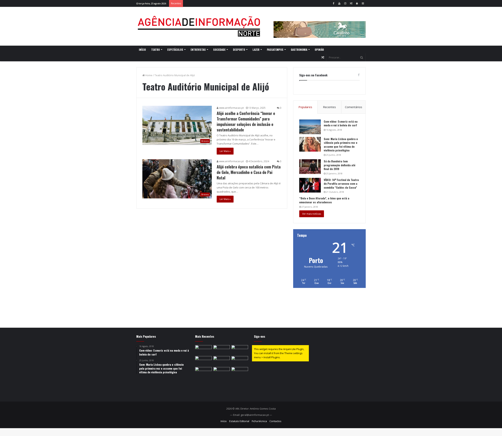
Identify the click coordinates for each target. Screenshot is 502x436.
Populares (305, 107)
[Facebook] (333, 3)
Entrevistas (198, 50)
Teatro (155, 50)
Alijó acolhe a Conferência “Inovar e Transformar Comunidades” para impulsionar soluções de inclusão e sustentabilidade (246, 121)
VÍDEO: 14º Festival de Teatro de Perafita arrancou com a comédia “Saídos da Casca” (341, 183)
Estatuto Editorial (239, 421)
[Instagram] (345, 3)
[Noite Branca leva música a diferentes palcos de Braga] (239, 371)
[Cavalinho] (320, 24)
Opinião (319, 50)
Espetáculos (175, 50)
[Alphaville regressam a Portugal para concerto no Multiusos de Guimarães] (203, 360)
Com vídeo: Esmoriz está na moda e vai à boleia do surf (340, 123)
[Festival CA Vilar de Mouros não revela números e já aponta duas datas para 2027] (221, 371)
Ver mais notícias (311, 213)
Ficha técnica (259, 421)
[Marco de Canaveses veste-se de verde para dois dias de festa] (203, 350)
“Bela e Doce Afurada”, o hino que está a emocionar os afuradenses (324, 200)
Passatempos (275, 50)
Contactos (275, 421)
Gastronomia (299, 50)
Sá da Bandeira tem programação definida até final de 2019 (339, 165)
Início (142, 50)
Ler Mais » (225, 151)
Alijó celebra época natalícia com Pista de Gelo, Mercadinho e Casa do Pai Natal (249, 172)
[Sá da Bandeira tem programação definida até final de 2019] (310, 166)
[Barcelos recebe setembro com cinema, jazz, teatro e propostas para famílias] (221, 360)
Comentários (353, 107)
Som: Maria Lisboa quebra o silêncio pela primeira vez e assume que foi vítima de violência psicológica (341, 144)
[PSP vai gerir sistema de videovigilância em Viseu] (203, 371)
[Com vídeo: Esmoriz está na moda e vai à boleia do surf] (310, 126)
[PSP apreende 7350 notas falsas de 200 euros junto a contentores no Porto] (239, 350)
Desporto (239, 50)
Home (148, 75)
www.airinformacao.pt (231, 107)
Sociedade (219, 50)
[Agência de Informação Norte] (200, 26)
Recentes (329, 107)
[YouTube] (339, 3)
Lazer (256, 50)
